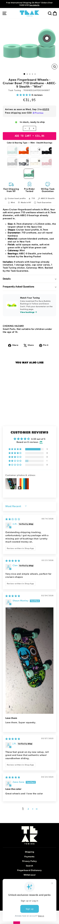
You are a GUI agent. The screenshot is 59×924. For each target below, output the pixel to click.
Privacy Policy (29, 861)
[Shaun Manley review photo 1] (29, 660)
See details (34, 5)
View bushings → (28, 312)
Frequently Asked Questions (18, 286)
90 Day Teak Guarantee (48, 190)
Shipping (29, 852)
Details (6, 279)
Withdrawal (30, 875)
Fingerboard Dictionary (29, 870)
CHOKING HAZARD (13, 326)
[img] (12, 519)
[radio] (12, 151)
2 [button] (28, 809)
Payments (29, 857)
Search (29, 866)
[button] (24, 95)
